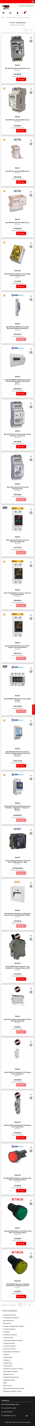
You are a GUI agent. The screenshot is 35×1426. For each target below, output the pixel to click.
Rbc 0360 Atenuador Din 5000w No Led (17, 222)
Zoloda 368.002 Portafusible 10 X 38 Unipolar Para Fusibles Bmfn (17, 1126)
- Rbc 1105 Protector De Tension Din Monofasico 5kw (17, 487)
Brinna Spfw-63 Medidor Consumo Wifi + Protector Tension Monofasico (17, 646)
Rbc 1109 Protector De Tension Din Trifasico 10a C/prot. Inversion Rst (17, 434)
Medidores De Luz (8, 1374)
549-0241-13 (17, 1181)
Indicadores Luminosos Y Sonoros (13, 1368)
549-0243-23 (17, 1287)
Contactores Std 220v (9, 1346)
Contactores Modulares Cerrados (12, 1340)
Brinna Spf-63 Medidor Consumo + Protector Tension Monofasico (17, 593)
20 (29, 1304)
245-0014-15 (17, 172)
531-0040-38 (17, 543)
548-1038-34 (17, 1128)
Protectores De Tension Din (11, 1377)
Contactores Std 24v (9, 1343)
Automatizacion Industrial (10, 1371)
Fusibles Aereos (7, 1357)
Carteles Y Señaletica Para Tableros (13, 1326)
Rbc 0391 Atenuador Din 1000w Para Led (17, 68)
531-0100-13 (17, 702)
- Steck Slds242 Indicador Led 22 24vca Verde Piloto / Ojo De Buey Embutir (17, 1231)
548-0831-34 (17, 1075)
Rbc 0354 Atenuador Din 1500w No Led (17, 120)
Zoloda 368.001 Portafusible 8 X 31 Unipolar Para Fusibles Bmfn (17, 1073)
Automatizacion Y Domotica (11, 1317)
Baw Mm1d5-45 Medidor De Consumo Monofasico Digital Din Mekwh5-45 (17, 327)
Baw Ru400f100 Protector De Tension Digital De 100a (17, 699)
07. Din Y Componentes (9, 1311)
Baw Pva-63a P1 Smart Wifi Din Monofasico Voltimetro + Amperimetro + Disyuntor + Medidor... (17, 807)
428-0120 (17, 277)
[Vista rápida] (31, 41)
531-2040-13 (17, 756)
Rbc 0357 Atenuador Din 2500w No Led (17, 171)
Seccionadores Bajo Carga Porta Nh (13, 1388)
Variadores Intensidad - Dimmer (12, 1391)
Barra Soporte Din (8, 1320)
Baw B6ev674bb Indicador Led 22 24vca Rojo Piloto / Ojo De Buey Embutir (17, 1178)
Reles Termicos (7, 1385)
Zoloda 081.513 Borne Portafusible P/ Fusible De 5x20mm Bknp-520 (17, 1020)
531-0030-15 (17, 490)
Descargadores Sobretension (11, 1351)
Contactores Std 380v (9, 1349)
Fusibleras (6, 1354)
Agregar (22, 79)
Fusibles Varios (7, 1363)
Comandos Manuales (9, 1329)
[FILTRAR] (33, 713)
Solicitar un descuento (25, 6)
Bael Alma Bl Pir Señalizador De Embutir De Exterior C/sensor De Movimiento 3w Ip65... (17, 914)
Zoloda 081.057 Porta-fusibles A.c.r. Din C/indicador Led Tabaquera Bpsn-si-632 (17, 967)
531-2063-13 (17, 810)
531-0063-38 (17, 596)
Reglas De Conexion (9, 1380)
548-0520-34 (17, 1022)
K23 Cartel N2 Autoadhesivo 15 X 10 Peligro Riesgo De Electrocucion (17, 274)
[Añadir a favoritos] (31, 37)
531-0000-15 (17, 437)
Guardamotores (7, 1366)
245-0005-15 (17, 70)
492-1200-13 (17, 384)
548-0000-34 (17, 969)
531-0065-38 (17, 649)
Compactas (6, 1332)
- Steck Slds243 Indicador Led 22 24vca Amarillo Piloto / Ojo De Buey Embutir (17, 1284)
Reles (5, 1383)
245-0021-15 (17, 224)
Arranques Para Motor (9, 1315)
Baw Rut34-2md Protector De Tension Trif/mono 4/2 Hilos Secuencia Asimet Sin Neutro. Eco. (17, 753)
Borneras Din (7, 1323)
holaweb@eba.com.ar (9, 1415)
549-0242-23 (17, 1234)
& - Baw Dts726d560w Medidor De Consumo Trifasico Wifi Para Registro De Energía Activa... (17, 381)
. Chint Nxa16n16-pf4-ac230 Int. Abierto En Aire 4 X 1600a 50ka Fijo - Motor (18, 861)
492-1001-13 (17, 330)
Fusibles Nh (6, 1360)
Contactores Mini (8, 1337)
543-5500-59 (17, 916)
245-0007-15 (17, 121)
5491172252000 (8, 1411)
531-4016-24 (17, 863)
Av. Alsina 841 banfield (9, 1408)
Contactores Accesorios (10, 1334)
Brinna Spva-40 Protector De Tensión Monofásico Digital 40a (17, 540)
